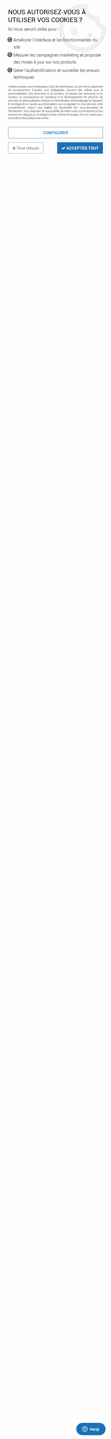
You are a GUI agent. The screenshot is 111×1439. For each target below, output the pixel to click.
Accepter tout (82, 148)
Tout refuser (27, 148)
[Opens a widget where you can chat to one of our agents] (91, 1429)
